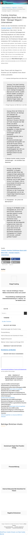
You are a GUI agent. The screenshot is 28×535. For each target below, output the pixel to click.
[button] (5, 259)
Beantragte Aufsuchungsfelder (17, 406)
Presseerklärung (5, 332)
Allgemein (11, 264)
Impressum (8, 528)
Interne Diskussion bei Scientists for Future (12, 335)
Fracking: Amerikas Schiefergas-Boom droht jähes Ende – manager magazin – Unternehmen (14, 253)
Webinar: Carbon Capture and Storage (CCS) (12, 342)
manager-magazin (6, 28)
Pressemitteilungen (8, 526)
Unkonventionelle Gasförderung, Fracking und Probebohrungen (13, 369)
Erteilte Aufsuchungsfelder (8, 397)
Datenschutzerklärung (17, 528)
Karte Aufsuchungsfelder (16, 389)
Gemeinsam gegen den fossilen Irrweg (11, 329)
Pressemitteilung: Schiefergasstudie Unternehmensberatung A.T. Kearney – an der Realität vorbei (14, 298)
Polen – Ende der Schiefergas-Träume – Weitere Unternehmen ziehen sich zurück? (14, 291)
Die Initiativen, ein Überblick (8, 350)
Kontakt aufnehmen (19, 526)
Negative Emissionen (6, 338)
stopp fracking (14, 284)
